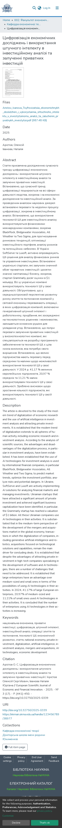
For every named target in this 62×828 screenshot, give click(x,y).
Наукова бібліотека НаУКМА (31, 775)
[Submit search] (34, 8)
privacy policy (44, 811)
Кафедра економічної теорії (24, 24)
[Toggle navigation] (57, 8)
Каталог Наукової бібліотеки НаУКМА (31, 789)
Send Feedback (54, 759)
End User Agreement (37, 759)
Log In (47, 8)
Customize (8, 815)
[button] (39, 8)
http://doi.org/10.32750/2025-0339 (25, 710)
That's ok (45, 822)
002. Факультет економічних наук (31, 20)
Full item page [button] (16, 747)
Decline (16, 822)
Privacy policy (21, 759)
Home (6, 20)
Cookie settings (7, 759)
